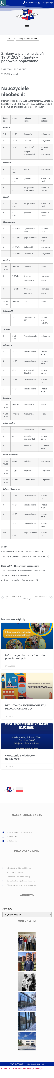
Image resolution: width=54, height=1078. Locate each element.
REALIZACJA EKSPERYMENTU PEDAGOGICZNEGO (25, 707)
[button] (27, 26)
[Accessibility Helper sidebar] (3, 3)
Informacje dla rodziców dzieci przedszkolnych (25, 657)
